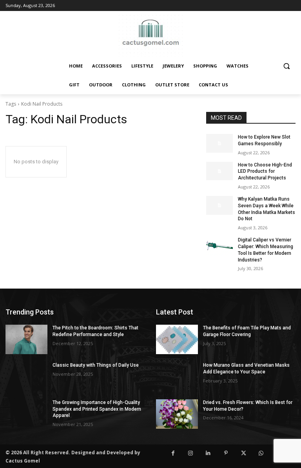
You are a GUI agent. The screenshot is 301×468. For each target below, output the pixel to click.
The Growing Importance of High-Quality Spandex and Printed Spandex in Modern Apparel (97, 409)
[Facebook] (173, 453)
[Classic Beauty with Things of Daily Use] (26, 376)
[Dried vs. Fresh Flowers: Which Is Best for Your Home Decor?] (177, 414)
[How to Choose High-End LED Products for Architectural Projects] (219, 171)
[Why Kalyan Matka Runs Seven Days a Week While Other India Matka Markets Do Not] (219, 205)
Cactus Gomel (22, 460)
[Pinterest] (226, 453)
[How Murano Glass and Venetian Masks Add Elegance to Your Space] (177, 376)
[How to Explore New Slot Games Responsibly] (219, 143)
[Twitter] (243, 453)
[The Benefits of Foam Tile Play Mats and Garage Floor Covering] (177, 339)
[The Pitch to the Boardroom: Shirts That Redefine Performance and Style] (26, 339)
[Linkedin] (208, 453)
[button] (286, 66)
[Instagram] (191, 453)
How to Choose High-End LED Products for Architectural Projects (265, 171)
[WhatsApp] (261, 453)
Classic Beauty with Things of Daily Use (96, 365)
